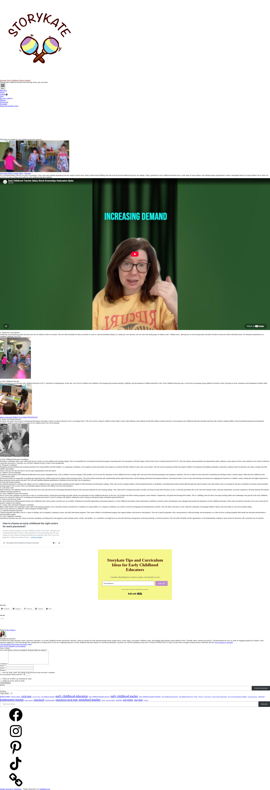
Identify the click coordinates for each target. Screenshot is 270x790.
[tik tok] (16, 771)
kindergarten (261, 696)
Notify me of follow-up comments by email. (17, 679)
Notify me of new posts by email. (14, 681)
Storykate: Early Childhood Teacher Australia (15, 80)
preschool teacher (90, 699)
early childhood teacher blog (170, 696)
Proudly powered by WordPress (10, 789)
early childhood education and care (99, 696)
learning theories (29, 700)
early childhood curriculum (48, 696)
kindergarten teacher (12, 699)
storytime (138, 700)
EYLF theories (207, 696)
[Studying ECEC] (16, 722)
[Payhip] (16, 787)
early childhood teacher (124, 696)
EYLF (195, 696)
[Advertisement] (135, 122)
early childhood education (71, 696)
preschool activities (50, 700)
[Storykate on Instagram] (16, 738)
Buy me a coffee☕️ (6, 98)
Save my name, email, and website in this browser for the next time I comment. (29, 672)
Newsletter (3, 104)
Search (2, 685)
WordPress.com (44, 789)
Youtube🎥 (4, 94)
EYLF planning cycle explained (13, 646)
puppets (103, 700)
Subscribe (264, 704)
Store (1, 96)
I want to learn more (261, 688)
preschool (39, 699)
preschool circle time (67, 699)
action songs (5, 696)
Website (2, 670)
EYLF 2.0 (200, 696)
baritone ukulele (15, 696)
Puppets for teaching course (9, 106)
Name (2, 666)
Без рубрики (11, 630)
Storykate (27, 173)
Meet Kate (3, 90)
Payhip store (4, 102)
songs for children (110, 700)
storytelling (128, 700)
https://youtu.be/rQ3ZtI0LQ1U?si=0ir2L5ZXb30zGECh (19, 417)
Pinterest (3, 100)
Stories (2, 92)
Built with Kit (135, 594)
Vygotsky (146, 700)
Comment (4, 664)
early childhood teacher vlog (186, 696)
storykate (119, 700)
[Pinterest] (16, 755)
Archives (3, 691)
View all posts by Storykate (224, 642)
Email (2, 668)
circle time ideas (36, 696)
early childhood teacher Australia (150, 696)
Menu (2, 88)
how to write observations (219, 696)
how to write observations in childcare (237, 696)
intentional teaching (252, 696)
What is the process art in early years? (16, 644)
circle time (26, 696)
